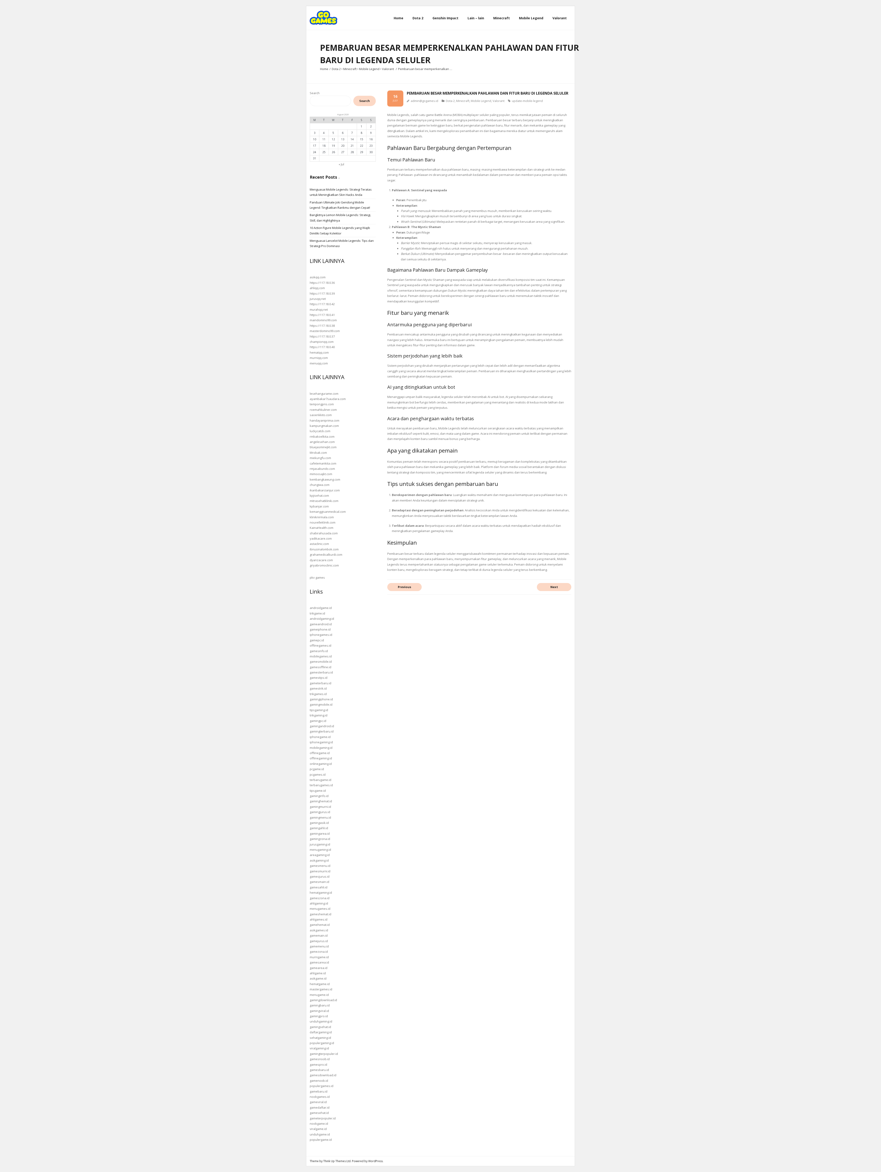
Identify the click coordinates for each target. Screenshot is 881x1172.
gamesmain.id (319, 882)
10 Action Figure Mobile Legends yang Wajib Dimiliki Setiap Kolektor (340, 230)
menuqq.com (319, 363)
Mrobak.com (318, 453)
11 (324, 139)
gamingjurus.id (320, 812)
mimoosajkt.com (321, 474)
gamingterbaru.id (322, 731)
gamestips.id (318, 678)
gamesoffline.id (320, 667)
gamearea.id (318, 968)
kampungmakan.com (324, 426)
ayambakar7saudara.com (328, 399)
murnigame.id (319, 957)
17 (314, 145)
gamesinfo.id (319, 651)
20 (342, 145)
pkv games (317, 577)
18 (324, 145)
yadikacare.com (321, 538)
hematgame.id (320, 984)
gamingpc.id (318, 721)
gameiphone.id (320, 629)
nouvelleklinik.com (322, 522)
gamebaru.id (318, 1091)
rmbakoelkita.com (322, 436)
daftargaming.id (321, 1032)
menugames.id (320, 909)
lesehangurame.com (324, 394)
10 (314, 139)
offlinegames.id (320, 645)
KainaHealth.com (321, 528)
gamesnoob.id (320, 1059)
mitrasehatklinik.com (324, 501)
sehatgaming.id (320, 1038)
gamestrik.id (318, 688)
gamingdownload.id (323, 1000)
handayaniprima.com (324, 420)
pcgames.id (318, 774)
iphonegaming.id (321, 742)
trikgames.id (318, 694)
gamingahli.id (319, 828)
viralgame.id (318, 1129)
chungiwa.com (319, 485)
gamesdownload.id (323, 1075)
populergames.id (321, 1086)
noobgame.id (319, 1123)
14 (352, 139)
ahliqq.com (317, 288)
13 (342, 139)
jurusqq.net (318, 299)
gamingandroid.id (322, 726)
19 (333, 145)
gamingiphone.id (321, 699)
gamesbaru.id (319, 1070)
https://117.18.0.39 (322, 293)
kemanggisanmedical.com (328, 512)
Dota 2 (336, 69)
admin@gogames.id (424, 101)
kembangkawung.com (325, 479)
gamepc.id (317, 640)
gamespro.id (318, 1064)
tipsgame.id (318, 791)
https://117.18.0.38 (322, 326)
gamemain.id (319, 935)
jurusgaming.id (320, 844)
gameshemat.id (320, 914)
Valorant (388, 69)
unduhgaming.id (321, 1021)
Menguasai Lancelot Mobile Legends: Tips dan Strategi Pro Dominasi (342, 243)
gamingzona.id (320, 839)
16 (371, 139)
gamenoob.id (319, 1081)
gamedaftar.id (319, 1107)
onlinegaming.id (321, 764)
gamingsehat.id (320, 1027)
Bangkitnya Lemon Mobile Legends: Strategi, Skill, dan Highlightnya (340, 217)
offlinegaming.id (321, 758)
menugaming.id (320, 850)
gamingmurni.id (320, 807)
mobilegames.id (321, 656)
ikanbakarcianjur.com (325, 490)
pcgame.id (317, 769)
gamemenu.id (319, 946)
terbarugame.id (320, 780)
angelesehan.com (322, 442)
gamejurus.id (319, 941)
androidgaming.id (322, 619)
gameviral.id (318, 1102)
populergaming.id (322, 1043)
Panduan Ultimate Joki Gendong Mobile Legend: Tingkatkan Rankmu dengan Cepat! (340, 205)
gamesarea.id (319, 962)
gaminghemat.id (321, 801)
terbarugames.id (321, 785)
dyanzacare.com (321, 560)
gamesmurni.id (320, 871)
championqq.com (322, 342)
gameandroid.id (321, 624)
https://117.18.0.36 (322, 283)
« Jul (341, 164)
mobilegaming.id (321, 748)
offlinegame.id (320, 753)
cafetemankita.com (323, 463)
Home (324, 69)
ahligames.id (318, 919)
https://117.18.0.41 (322, 315)
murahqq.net (319, 309)
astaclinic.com (319, 544)
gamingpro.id (319, 1016)
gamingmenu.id (320, 817)
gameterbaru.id (320, 683)
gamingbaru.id (320, 1005)
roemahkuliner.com (323, 410)
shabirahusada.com (324, 533)
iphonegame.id (320, 737)
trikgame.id (317, 613)
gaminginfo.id (319, 796)
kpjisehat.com (319, 495)
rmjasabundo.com (322, 469)
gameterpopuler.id (323, 1118)
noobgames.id (320, 1097)
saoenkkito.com (321, 415)
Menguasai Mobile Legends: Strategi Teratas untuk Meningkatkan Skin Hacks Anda (341, 192)
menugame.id (319, 995)
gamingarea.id (320, 833)
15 (361, 139)
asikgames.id (319, 930)
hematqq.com (319, 352)
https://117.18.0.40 (322, 347)
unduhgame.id (320, 1134)
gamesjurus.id (319, 876)
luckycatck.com (320, 431)
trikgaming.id (318, 715)
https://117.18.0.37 (322, 336)
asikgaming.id (319, 860)
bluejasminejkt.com (323, 447)
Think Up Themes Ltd (337, 1161)
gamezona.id (319, 951)
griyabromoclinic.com (324, 565)
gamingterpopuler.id (324, 1054)
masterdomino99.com (325, 331)
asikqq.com (318, 277)
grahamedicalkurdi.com (326, 554)
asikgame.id (318, 978)
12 (333, 139)
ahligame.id (318, 973)
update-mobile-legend (527, 101)
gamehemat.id (320, 925)
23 (371, 145)
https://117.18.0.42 (322, 304)
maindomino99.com (323, 320)
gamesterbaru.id (321, 672)
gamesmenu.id (320, 866)
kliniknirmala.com (322, 517)
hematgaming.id (321, 892)
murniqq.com (319, 358)
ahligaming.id (319, 903)
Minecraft (350, 69)
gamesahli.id (318, 887)
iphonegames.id (321, 635)
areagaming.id (320, 855)
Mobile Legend (369, 69)
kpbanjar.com (319, 506)
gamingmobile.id (321, 704)
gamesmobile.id (321, 661)
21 (352, 145)
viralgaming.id (319, 1048)
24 (314, 152)
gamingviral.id (319, 1011)
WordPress (375, 1161)
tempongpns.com (322, 404)
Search (315, 93)
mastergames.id (321, 989)
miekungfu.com (320, 458)
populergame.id (321, 1140)
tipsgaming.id (319, 710)
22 (361, 145)
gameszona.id (319, 898)
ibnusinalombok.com (324, 549)
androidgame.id (321, 608)
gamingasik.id (319, 823)
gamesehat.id (319, 1113)
